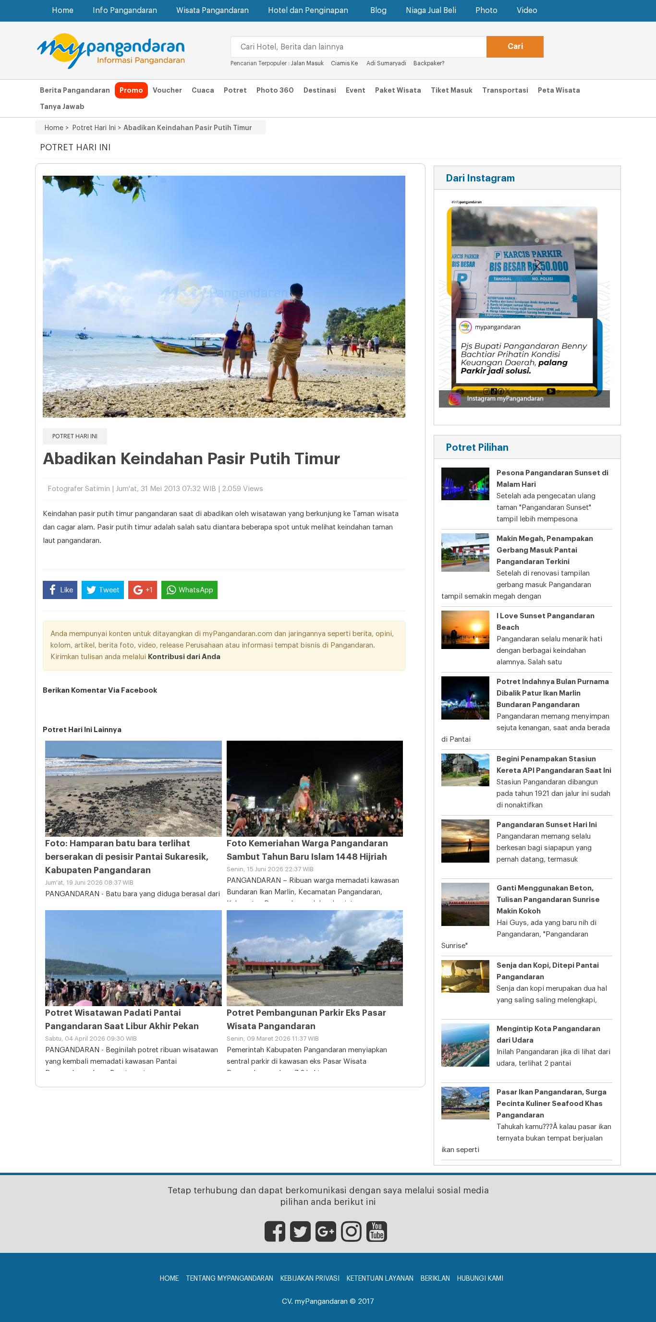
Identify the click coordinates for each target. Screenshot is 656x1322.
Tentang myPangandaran (229, 1278)
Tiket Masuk (452, 90)
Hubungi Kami (480, 1278)
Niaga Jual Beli (431, 10)
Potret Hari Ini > (95, 128)
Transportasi (505, 90)
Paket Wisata (398, 90)
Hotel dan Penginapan (308, 10)
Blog (378, 10)
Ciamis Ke (345, 63)
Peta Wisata (559, 90)
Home (62, 10)
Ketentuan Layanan (380, 1278)
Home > (57, 128)
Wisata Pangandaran (212, 10)
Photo (486, 10)
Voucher (167, 90)
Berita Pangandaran (75, 90)
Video (527, 10)
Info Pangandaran (125, 10)
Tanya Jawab (62, 106)
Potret (235, 90)
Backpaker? (429, 63)
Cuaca (203, 90)
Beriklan (435, 1278)
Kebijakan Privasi (310, 1278)
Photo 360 (275, 90)
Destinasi (320, 90)
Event (355, 90)
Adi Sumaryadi (385, 63)
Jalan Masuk (308, 63)
